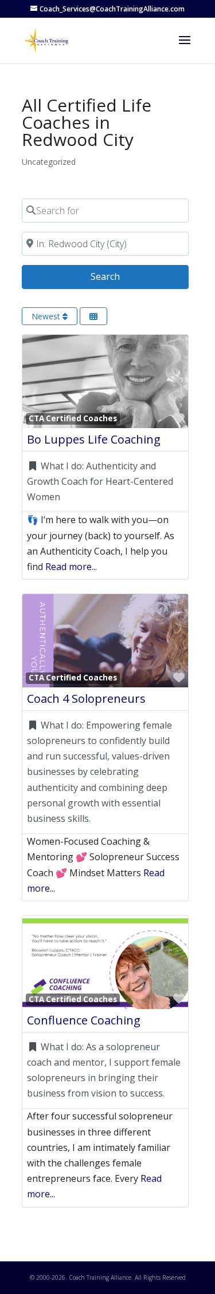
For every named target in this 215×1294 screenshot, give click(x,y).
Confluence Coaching (83, 1020)
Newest (47, 316)
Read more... (71, 566)
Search (119, 276)
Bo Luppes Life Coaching (94, 439)
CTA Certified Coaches (73, 418)
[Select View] (93, 316)
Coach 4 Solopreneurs (86, 698)
